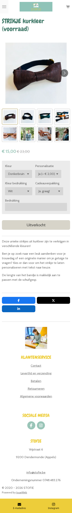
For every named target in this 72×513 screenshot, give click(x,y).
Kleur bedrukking (16, 183)
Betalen (36, 381)
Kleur (8, 166)
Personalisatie (44, 166)
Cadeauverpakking (47, 183)
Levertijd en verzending (36, 373)
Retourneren (36, 388)
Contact (36, 365)
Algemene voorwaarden (36, 396)
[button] (10, 117)
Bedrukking (12, 200)
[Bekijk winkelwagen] (68, 6)
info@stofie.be (36, 472)
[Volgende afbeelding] (64, 73)
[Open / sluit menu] (4, 6)
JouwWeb (21, 492)
